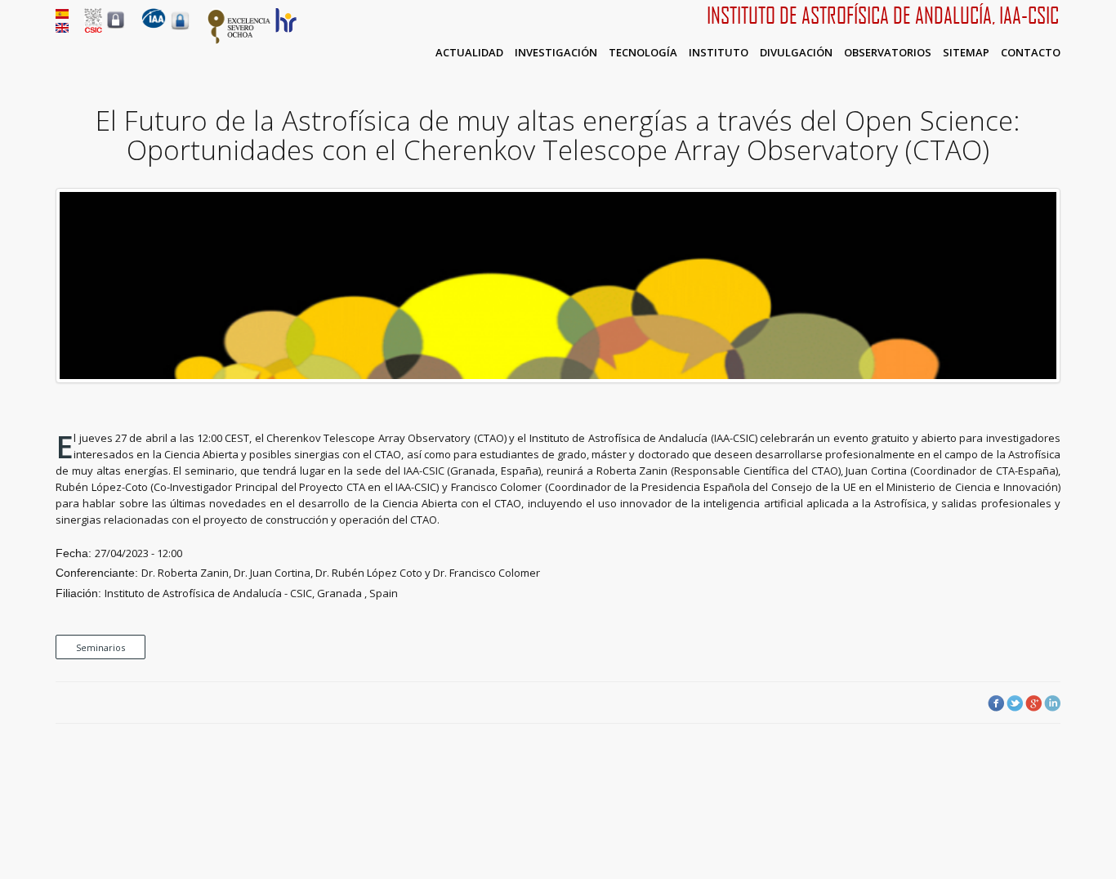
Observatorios (887, 52)
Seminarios (100, 647)
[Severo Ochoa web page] (239, 40)
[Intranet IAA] (180, 29)
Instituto (718, 52)
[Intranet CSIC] (115, 27)
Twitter (1015, 703)
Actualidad (469, 52)
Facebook (996, 703)
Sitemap (966, 52)
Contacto (1030, 52)
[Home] (153, 24)
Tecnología (643, 52)
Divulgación (796, 52)
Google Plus (1033, 703)
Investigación (556, 52)
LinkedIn (1052, 703)
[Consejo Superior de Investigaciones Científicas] (93, 28)
